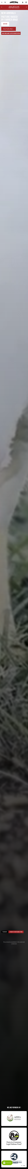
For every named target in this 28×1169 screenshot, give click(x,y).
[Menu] (2, 2)
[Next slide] (26, 7)
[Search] (5, 2)
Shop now (5, 24)
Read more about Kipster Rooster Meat (11, 33)
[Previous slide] (1, 7)
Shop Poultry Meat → (8, 29)
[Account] (22, 2)
